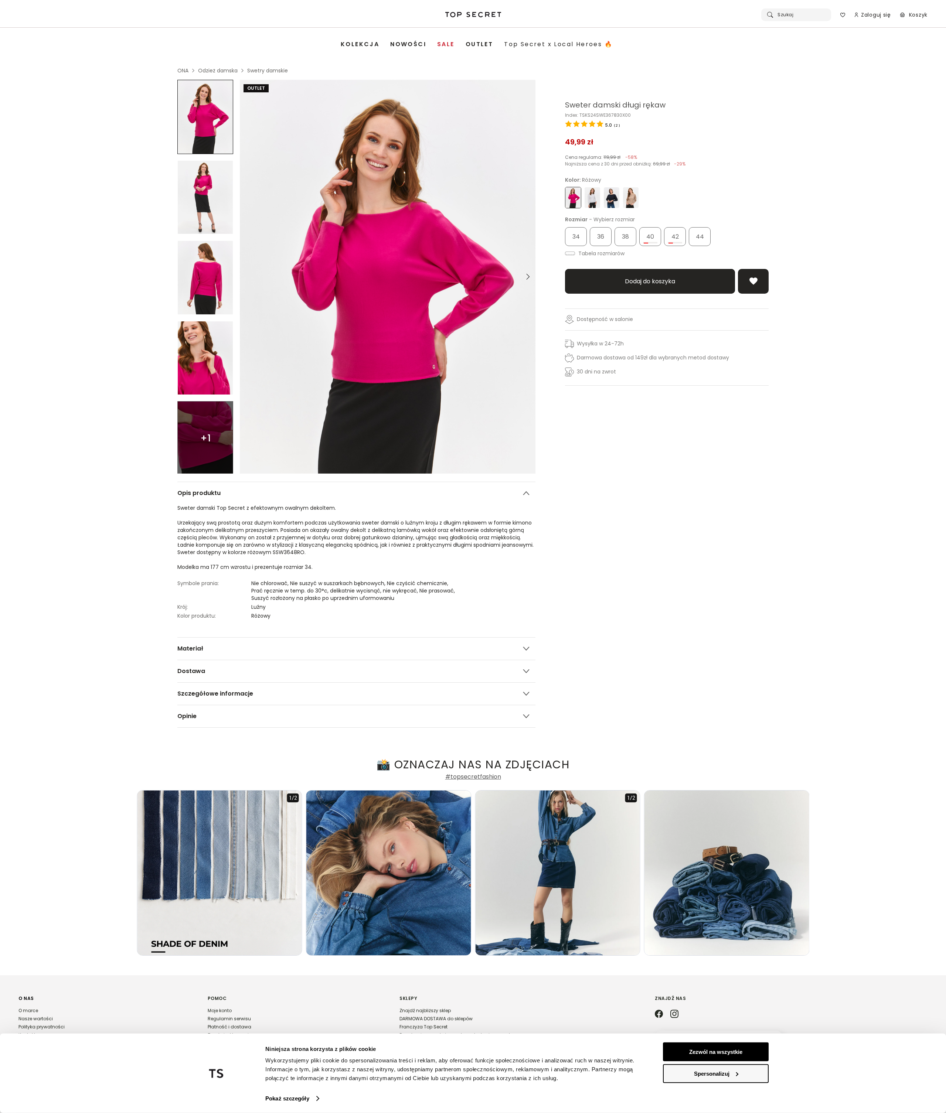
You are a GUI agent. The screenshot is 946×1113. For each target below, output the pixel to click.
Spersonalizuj (711, 1073)
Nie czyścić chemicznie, (418, 583)
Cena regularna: (601, 157)
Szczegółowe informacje (215, 693)
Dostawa (191, 671)
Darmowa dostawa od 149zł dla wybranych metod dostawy (653, 357)
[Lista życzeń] (842, 14)
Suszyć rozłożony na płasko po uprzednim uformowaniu (322, 598)
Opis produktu (199, 493)
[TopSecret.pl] (473, 15)
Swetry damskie (267, 71)
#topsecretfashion (473, 777)
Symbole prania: (198, 583)
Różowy (260, 615)
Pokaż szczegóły (287, 1098)
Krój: (182, 607)
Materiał (190, 648)
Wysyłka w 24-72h (600, 343)
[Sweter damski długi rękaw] (205, 117)
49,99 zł (579, 142)
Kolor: (583, 180)
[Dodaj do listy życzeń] (753, 281)
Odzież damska (218, 71)
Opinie (187, 716)
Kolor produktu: (196, 615)
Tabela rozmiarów (601, 253)
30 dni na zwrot (596, 371)
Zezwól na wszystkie (715, 1052)
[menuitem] (360, 44)
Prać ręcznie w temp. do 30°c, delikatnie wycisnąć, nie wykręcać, (335, 590)
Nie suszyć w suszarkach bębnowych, (338, 583)
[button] (105, 1020)
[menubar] (476, 44)
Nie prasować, (437, 590)
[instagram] (674, 1014)
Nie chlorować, (270, 583)
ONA (182, 71)
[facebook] (659, 1014)
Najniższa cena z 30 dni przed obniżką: (625, 164)
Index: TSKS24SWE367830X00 (598, 115)
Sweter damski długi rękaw (615, 105)
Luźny (258, 607)
